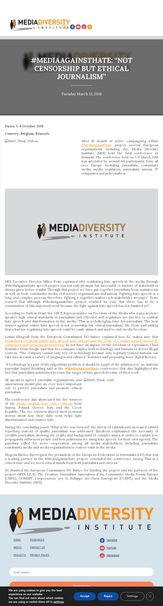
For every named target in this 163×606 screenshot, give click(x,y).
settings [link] (58, 602)
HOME (17, 539)
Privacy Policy (39, 554)
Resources (37, 539)
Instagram (113, 555)
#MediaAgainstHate (96, 145)
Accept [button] (84, 596)
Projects (20, 554)
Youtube (112, 547)
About (18, 547)
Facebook (112, 540)
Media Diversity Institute (40, 25)
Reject (108, 596)
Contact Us (37, 547)
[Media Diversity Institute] (81, 520)
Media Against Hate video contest (44, 404)
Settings (132, 596)
